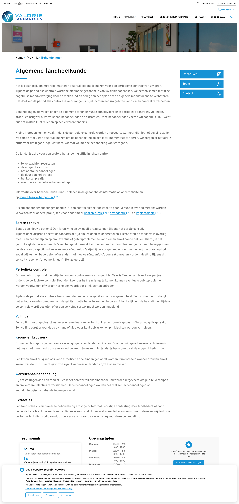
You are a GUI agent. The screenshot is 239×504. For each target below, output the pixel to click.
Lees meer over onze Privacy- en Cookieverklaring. (48, 489)
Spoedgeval (218, 17)
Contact (199, 17)
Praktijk (129, 17)
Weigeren (50, 495)
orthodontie (118, 213)
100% (45, 3)
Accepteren (66, 495)
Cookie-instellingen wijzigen (188, 463)
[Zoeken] (231, 17)
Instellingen (33, 495)
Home (116, 17)
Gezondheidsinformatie (174, 17)
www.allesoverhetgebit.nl (37, 197)
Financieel (147, 17)
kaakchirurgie (93, 213)
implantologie (145, 213)
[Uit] (20, 4)
